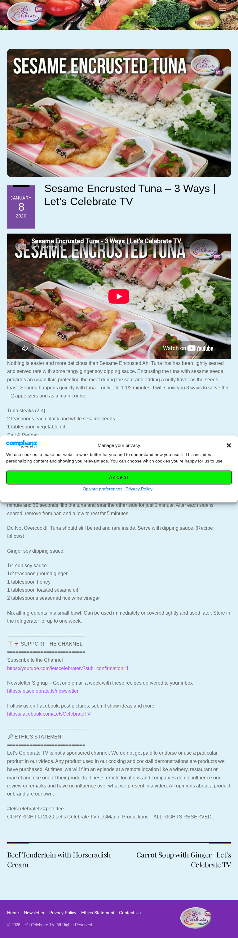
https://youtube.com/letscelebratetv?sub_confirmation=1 (68, 668)
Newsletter (34, 912)
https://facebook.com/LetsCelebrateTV (49, 714)
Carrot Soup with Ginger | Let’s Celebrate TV (183, 859)
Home (13, 912)
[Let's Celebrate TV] (25, 24)
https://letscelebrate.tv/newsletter (42, 691)
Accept (119, 477)
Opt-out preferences (102, 488)
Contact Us (130, 912)
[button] (229, 445)
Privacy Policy (139, 488)
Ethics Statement (97, 912)
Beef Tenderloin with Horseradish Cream (59, 859)
